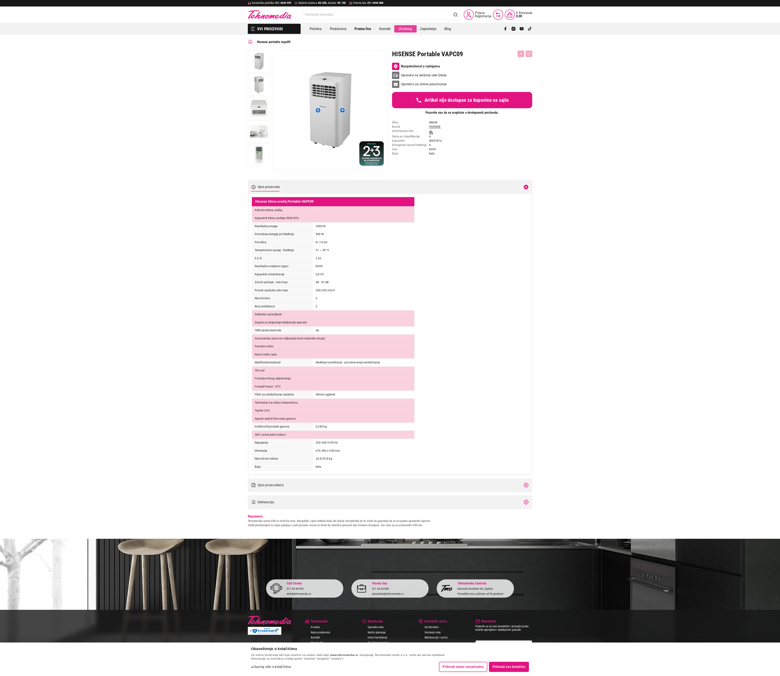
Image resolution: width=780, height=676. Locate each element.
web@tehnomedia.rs (299, 593)
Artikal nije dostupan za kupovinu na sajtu (467, 100)
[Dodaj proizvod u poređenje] (521, 54)
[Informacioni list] (431, 132)
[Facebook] (505, 28)
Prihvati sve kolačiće (509, 666)
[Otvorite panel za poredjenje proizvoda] (498, 15)
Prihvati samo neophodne (463, 666)
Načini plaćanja (377, 632)
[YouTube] (521, 28)
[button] (318, 110)
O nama (315, 627)
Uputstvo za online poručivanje (423, 84)
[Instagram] (513, 28)
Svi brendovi (432, 627)
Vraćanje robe (433, 632)
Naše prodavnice (320, 632)
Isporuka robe (376, 627)
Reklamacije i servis (436, 637)
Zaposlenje (428, 29)
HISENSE (435, 126)
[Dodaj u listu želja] (529, 54)
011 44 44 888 (380, 588)
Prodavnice (338, 29)
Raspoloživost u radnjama (420, 66)
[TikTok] (529, 28)
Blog (447, 29)
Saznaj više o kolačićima (272, 666)
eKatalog (405, 29)
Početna (316, 29)
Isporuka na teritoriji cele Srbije (423, 75)
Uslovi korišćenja (377, 637)
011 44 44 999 (295, 588)
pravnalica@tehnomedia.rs (388, 593)
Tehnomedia (269, 14)
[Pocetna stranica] (250, 41)
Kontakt (385, 29)
